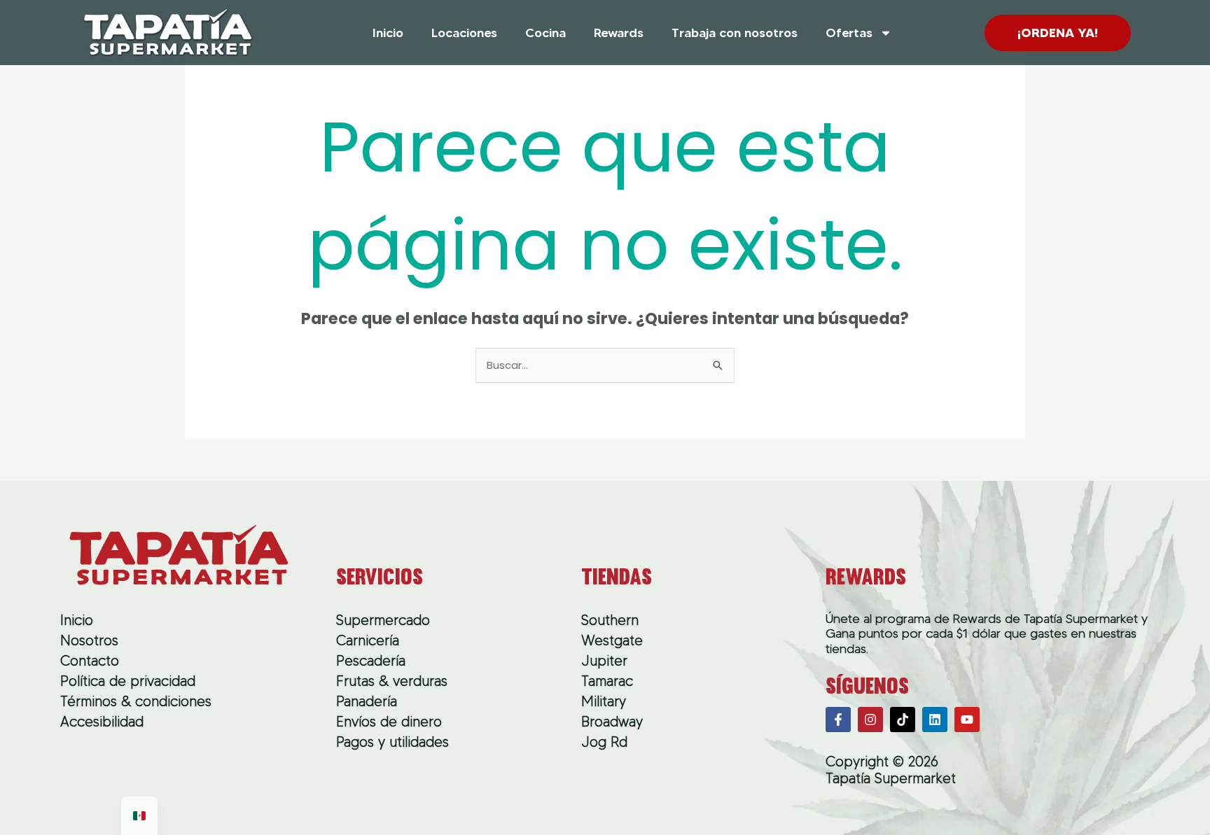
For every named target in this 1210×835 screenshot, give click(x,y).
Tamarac (607, 681)
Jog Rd (604, 742)
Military (603, 701)
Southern (610, 620)
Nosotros (89, 640)
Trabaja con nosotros (735, 33)
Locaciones (464, 33)
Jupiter (604, 660)
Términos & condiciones (135, 701)
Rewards (619, 33)
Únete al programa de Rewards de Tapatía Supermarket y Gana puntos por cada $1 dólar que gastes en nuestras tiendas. (987, 634)
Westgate (612, 640)
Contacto (89, 660)
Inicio (388, 33)
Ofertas (849, 33)
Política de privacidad (127, 681)
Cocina (545, 33)
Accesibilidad (102, 721)
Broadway (612, 721)
